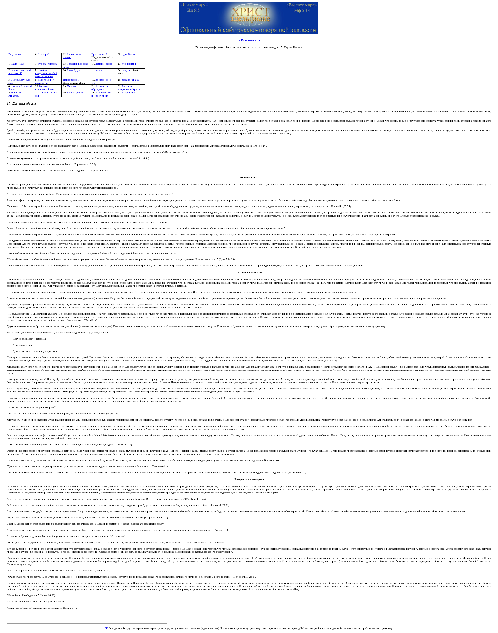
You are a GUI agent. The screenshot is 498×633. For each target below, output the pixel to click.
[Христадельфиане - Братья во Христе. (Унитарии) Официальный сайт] (248, 33)
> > (249, 40)
